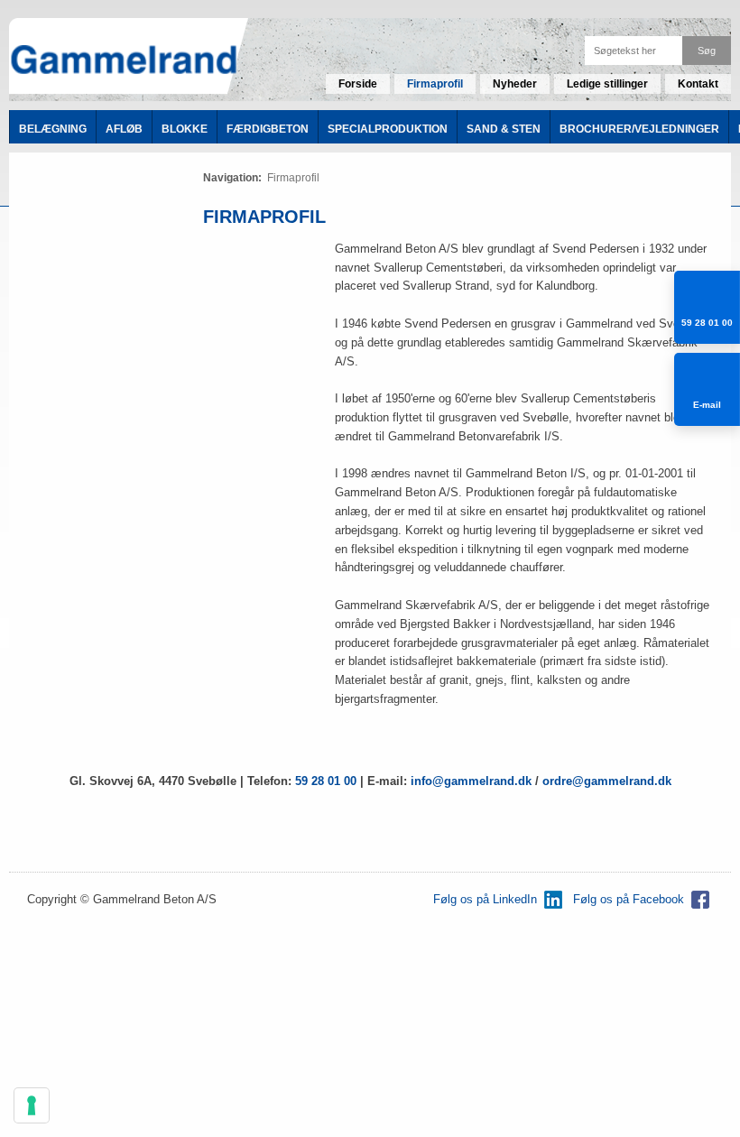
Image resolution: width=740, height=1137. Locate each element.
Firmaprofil (435, 84)
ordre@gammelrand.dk (606, 781)
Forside (357, 84)
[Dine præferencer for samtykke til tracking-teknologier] (31, 1105)
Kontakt (698, 84)
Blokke (185, 129)
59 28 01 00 (325, 781)
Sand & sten (504, 129)
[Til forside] (123, 60)
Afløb (124, 129)
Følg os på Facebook (628, 899)
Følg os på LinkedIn (485, 899)
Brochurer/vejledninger (639, 129)
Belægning (53, 129)
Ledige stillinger (607, 84)
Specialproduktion (388, 129)
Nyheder (515, 84)
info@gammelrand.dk (473, 781)
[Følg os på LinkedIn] (553, 900)
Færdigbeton (268, 129)
